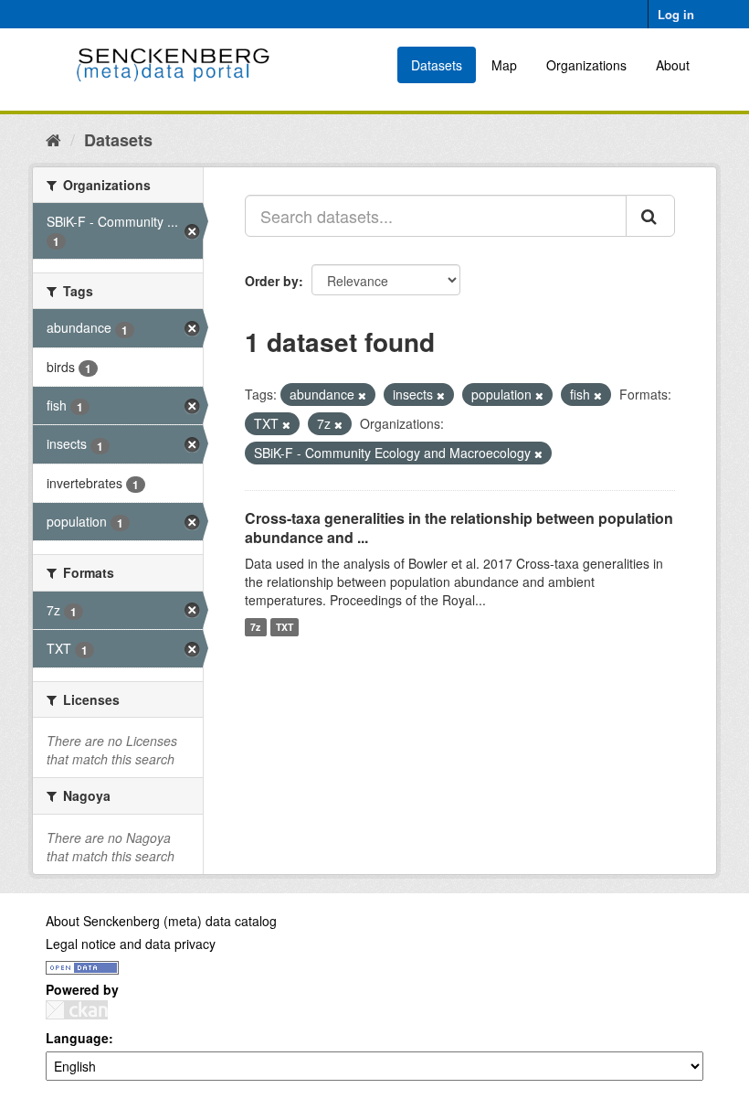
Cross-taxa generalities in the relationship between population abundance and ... (459, 527)
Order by (272, 281)
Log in (676, 14)
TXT (284, 627)
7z (255, 627)
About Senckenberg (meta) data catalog (161, 921)
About (673, 65)
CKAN (77, 1009)
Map (504, 65)
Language (77, 1038)
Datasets (436, 65)
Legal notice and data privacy (131, 943)
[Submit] (650, 216)
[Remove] (362, 395)
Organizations (586, 65)
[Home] (53, 139)
